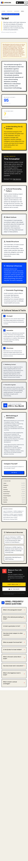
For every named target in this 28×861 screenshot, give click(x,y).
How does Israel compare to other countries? (14, 634)
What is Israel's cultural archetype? (14, 682)
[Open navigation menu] (25, 2)
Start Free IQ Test (13, 584)
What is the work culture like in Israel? (14, 657)
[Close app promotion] (25, 843)
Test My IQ (14, 472)
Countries (16, 11)
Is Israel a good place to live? (14, 626)
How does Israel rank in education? (14, 666)
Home (4, 11)
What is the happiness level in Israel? (14, 673)
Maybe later (14, 858)
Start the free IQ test (14, 850)
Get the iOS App (14, 589)
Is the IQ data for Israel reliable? (14, 650)
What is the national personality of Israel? (14, 618)
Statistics (9, 11)
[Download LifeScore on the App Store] (14, 855)
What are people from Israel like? (14, 642)
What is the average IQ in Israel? (14, 610)
